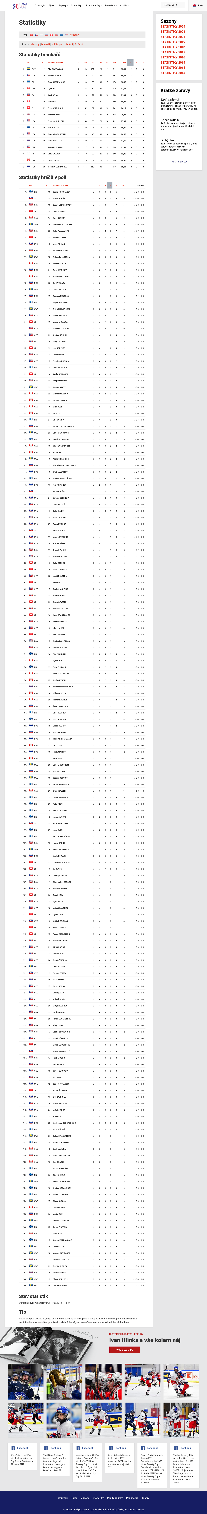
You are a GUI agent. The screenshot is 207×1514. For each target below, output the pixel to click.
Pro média (132, 1498)
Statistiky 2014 (173, 67)
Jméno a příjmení (55, 63)
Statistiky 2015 (173, 62)
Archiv (145, 1498)
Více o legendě (124, 1350)
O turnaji (63, 1498)
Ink (107, 63)
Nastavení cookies (134, 1509)
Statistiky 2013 (173, 73)
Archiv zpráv (179, 162)
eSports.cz (81, 1509)
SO (131, 63)
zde (195, 109)
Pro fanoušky (115, 1498)
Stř (93, 63)
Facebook (22, 1448)
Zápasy (85, 1498)
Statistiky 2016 (173, 57)
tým (28, 63)
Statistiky (98, 1498)
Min (85, 63)
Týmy (74, 1498)
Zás (100, 63)
